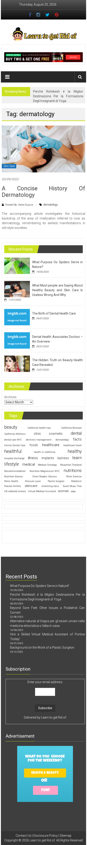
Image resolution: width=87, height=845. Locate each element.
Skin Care (9, 166)
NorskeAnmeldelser (15, 471)
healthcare (50, 445)
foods (33, 445)
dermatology (50, 204)
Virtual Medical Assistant (42, 491)
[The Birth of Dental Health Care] (17, 317)
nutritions (73, 470)
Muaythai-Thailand (71, 464)
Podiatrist (76, 481)
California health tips (39, 427)
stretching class (50, 486)
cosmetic (56, 434)
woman (63, 491)
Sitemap (65, 835)
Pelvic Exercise (74, 476)
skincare (31, 486)
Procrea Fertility (12, 486)
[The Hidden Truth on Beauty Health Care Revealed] (17, 363)
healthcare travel (72, 445)
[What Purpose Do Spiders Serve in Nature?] (17, 265)
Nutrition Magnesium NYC (45, 471)
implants (47, 458)
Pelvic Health (11, 481)
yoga (73, 491)
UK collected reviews (15, 491)
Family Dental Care (14, 445)
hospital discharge (14, 458)
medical (28, 464)
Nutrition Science (13, 476)
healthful (13, 451)
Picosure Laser (33, 481)
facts (77, 439)
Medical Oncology (47, 464)
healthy (75, 451)
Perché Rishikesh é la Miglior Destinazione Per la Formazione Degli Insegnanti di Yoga (58, 96)
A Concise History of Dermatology (43, 191)
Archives (10, 397)
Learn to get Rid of (53, 717)
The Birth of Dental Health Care (54, 313)
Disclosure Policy (45, 835)
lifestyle (11, 464)
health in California (44, 452)
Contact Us (23, 835)
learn (77, 457)
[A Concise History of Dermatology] (43, 148)
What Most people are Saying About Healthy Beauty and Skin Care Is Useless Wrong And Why (57, 290)
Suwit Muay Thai (72, 486)
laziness (63, 458)
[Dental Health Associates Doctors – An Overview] (17, 340)
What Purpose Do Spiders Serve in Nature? (39, 586)
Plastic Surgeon (56, 481)
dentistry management (39, 439)
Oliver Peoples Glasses (44, 476)
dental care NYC (13, 439)
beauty (10, 427)
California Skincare (71, 427)
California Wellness (15, 433)
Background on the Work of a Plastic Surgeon (42, 647)
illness (33, 458)
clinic (37, 433)
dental (76, 433)
